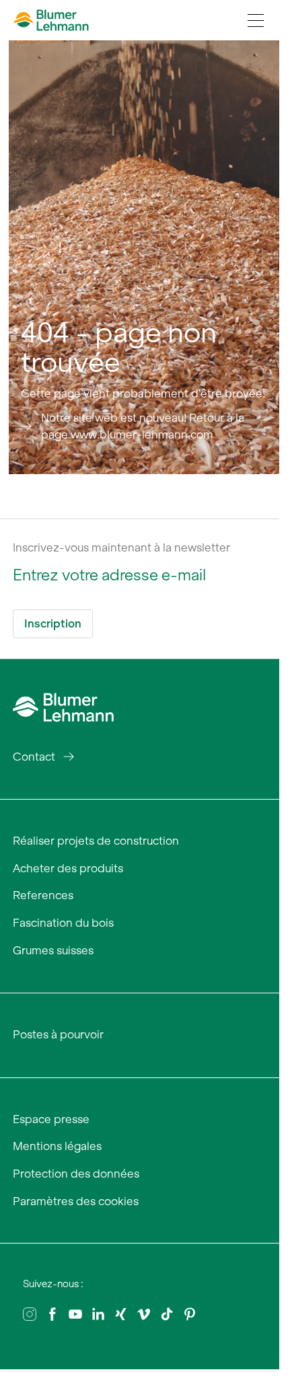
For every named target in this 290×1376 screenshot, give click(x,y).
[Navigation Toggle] (255, 20)
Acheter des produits (68, 868)
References (43, 895)
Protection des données (76, 1173)
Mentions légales (57, 1146)
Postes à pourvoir (58, 1034)
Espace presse (51, 1119)
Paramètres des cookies (76, 1201)
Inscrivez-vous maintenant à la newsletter (121, 547)
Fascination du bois (63, 922)
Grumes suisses (53, 950)
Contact (34, 756)
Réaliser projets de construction (96, 840)
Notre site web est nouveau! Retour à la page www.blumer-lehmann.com (142, 426)
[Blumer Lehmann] (63, 705)
